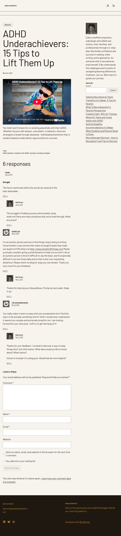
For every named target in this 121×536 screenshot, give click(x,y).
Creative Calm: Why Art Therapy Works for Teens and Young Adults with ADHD (101, 117)
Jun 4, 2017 (19, 205)
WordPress (84, 522)
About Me (89, 83)
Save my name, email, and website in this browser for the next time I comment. (38, 454)
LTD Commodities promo (20, 303)
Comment (8, 383)
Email (6, 426)
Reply (5, 196)
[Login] (108, 6)
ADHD (5, 153)
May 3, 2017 (15, 233)
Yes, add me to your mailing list (20, 461)
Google (7, 172)
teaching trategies (43, 153)
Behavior (8, 25)
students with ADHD (22, 153)
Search (88, 86)
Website (7, 439)
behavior (11, 153)
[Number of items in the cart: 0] (113, 6)
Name (6, 414)
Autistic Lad (16, 231)
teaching (33, 153)
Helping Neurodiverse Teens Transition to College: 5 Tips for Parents (101, 100)
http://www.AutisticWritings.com (46, 249)
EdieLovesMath (11, 6)
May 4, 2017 (19, 279)
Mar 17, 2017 (15, 305)
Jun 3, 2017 (8, 175)
